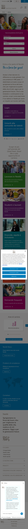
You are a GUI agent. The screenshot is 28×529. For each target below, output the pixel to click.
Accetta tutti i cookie (14, 272)
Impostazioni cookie (14, 268)
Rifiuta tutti (14, 276)
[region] (14, 264)
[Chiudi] (25, 251)
